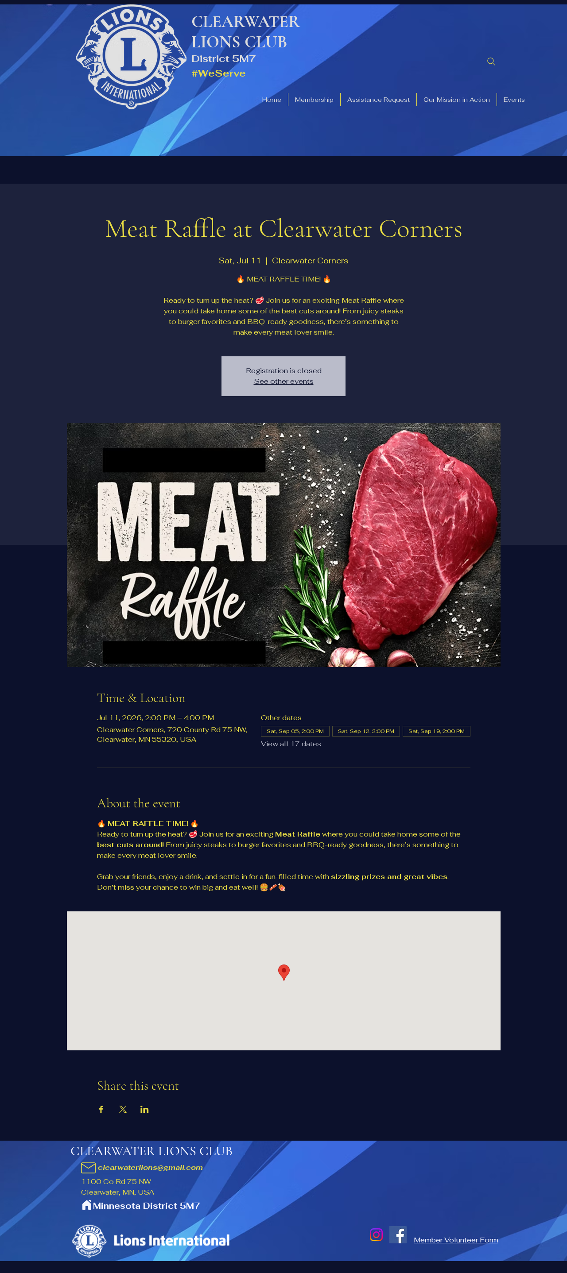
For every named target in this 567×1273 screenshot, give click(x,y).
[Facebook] (398, 1234)
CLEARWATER (245, 22)
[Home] (86, 1204)
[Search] (491, 61)
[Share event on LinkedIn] (144, 1109)
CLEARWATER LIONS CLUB (151, 1151)
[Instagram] (376, 1234)
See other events (284, 381)
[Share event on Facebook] (101, 1109)
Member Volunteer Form (456, 1240)
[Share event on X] (123, 1109)
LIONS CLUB (239, 42)
